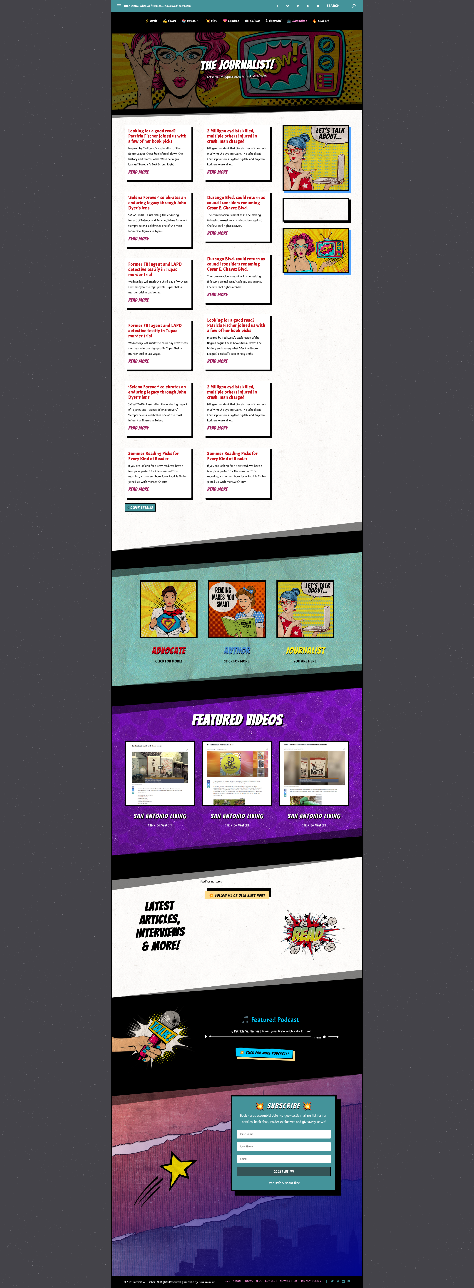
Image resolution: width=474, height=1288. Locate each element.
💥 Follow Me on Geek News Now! (237, 895)
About (237, 1281)
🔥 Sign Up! (321, 21)
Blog (259, 1281)
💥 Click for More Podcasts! (264, 1053)
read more (138, 172)
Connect (271, 1281)
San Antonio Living (159, 816)
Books (248, 1281)
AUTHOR (237, 650)
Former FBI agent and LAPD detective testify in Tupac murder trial (155, 269)
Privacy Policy (311, 1281)
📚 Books (189, 21)
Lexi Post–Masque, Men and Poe (157, 6)
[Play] (206, 1036)
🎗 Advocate (273, 21)
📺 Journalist (297, 21)
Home (226, 1281)
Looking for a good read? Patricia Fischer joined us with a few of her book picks (157, 136)
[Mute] (325, 1036)
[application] (270, 1036)
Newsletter (288, 1281)
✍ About (169, 21)
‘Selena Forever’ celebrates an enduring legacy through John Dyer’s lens (157, 203)
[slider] (332, 1036)
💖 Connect (231, 21)
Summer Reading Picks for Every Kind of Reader (153, 456)
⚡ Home (151, 21)
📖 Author (252, 21)
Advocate (169, 650)
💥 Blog (211, 21)
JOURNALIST (305, 650)
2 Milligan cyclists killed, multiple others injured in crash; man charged (232, 136)
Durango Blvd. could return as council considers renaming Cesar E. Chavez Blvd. (236, 203)
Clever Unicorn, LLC (207, 1282)
